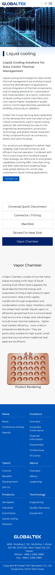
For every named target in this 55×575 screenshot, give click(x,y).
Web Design (38, 569)
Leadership (36, 481)
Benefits (7, 476)
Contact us (11, 178)
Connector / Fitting (27, 215)
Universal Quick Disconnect (27, 206)
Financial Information (36, 438)
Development (10, 481)
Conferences (37, 450)
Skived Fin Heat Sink (27, 232)
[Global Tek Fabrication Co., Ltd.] (14, 5)
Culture (6, 470)
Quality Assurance (40, 507)
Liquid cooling (10, 518)
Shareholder (37, 444)
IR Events (35, 455)
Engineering (37, 502)
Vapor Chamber (27, 241)
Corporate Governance (37, 429)
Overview (35, 421)
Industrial (7, 507)
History (34, 476)
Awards (6, 432)
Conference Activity (13, 427)
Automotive (9, 513)
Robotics (7, 524)
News (5, 421)
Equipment (36, 513)
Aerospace (8, 502)
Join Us (6, 487)
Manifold (27, 224)
